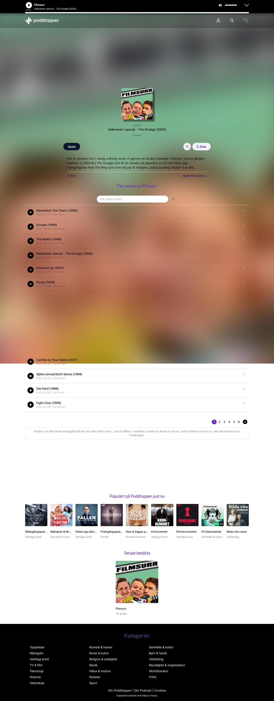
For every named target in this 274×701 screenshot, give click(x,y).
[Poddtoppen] (42, 20)
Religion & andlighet (103, 659)
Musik (93, 665)
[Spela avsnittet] (30, 212)
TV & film (36, 665)
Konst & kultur (99, 653)
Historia (35, 677)
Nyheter (94, 677)
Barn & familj (158, 653)
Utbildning (156, 659)
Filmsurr (137, 135)
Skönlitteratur (158, 671)
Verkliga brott (39, 659)
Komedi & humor (100, 647)
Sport (93, 683)
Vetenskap (37, 683)
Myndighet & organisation (167, 665)
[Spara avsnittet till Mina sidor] (187, 146)
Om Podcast (143, 690)
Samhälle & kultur (161, 647)
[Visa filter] (173, 199)
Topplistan (37, 647)
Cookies (160, 690)
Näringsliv (37, 653)
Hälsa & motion (100, 671)
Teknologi (36, 671)
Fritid (152, 677)
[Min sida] (218, 20)
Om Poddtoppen (119, 690)
